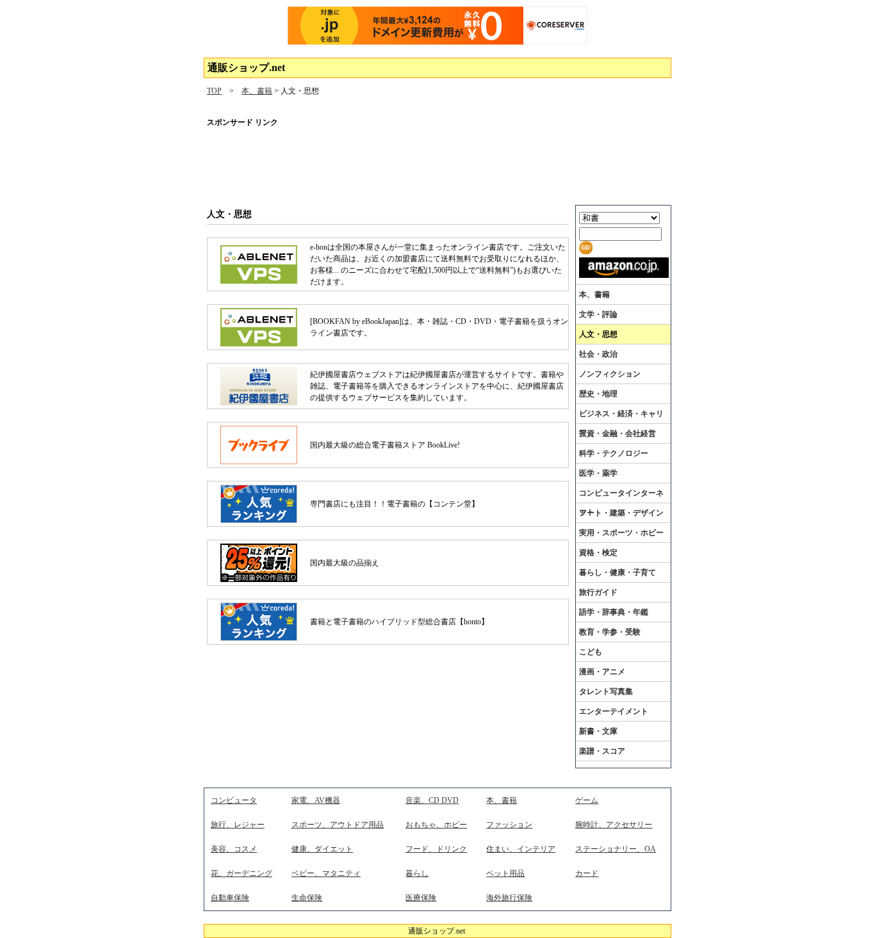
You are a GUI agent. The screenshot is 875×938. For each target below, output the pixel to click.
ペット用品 (505, 873)
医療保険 (420, 897)
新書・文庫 (598, 731)
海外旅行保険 (509, 897)
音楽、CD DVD (432, 800)
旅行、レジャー (238, 824)
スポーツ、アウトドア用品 (337, 824)
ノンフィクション (610, 373)
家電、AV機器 (315, 800)
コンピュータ (234, 800)
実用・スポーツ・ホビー (621, 532)
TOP (214, 90)
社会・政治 (598, 354)
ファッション (509, 824)
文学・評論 (598, 314)
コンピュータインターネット (621, 503)
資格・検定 (598, 552)
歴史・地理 (598, 393)
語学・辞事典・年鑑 (613, 612)
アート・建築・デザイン (621, 512)
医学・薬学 (598, 473)
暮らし (417, 873)
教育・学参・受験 (610, 631)
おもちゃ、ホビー (436, 824)
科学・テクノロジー (613, 453)
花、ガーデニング (241, 873)
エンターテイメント (613, 711)
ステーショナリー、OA (615, 849)
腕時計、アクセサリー (613, 824)
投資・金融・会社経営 (617, 433)
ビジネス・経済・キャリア (621, 423)
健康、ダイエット (322, 849)
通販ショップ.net (246, 67)
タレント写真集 (606, 691)
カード (586, 873)
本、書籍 (256, 90)
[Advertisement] (437, 163)
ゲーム (586, 800)
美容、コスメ (234, 849)
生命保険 (306, 897)
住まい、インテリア (520, 849)
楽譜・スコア (602, 751)
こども (590, 651)
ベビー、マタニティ (326, 873)
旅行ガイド (598, 592)
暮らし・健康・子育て (617, 572)
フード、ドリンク (436, 849)
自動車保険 (230, 897)
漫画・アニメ (602, 671)
